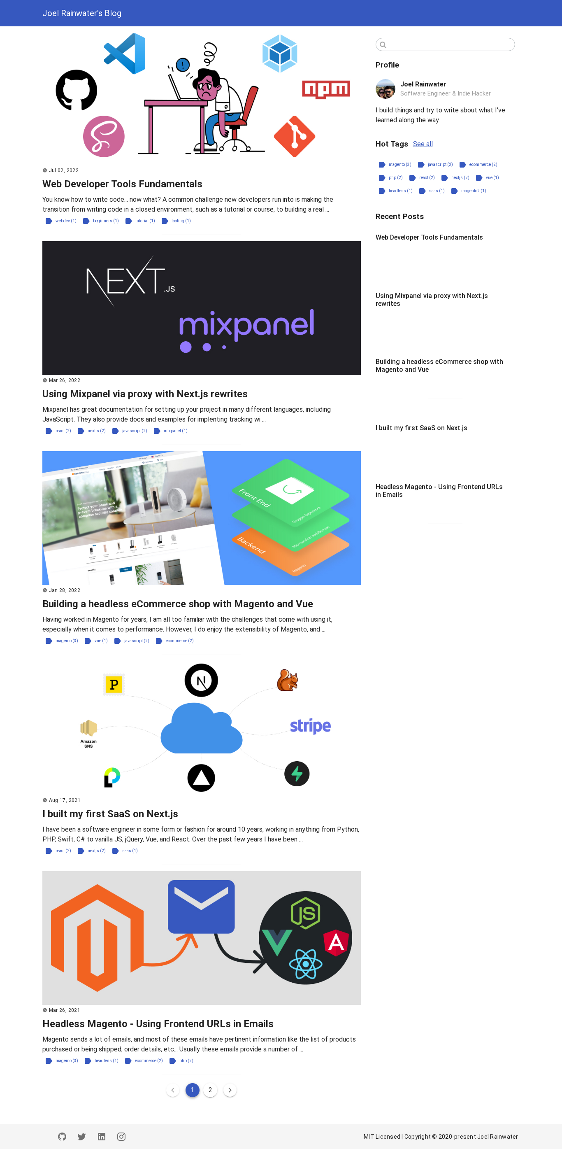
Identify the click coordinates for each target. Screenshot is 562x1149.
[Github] (62, 1136)
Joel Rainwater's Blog (81, 13)
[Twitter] (82, 1136)
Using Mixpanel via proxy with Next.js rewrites (145, 394)
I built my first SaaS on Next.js (110, 814)
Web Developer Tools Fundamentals (122, 184)
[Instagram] (121, 1136)
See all (423, 144)
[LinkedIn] (102, 1136)
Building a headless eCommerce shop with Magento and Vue (177, 604)
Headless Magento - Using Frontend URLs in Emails (158, 1024)
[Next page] (230, 1090)
